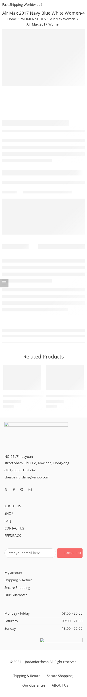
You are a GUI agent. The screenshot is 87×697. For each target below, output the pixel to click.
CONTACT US (14, 528)
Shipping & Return (18, 580)
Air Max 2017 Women (43, 24)
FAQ (7, 521)
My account (13, 573)
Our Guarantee (15, 595)
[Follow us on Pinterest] (22, 489)
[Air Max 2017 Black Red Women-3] (22, 377)
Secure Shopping (17, 587)
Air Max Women (62, 19)
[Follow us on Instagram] (30, 490)
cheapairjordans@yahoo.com (26, 477)
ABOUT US (12, 506)
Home (12, 19)
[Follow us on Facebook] (14, 489)
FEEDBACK (12, 536)
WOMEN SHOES (33, 19)
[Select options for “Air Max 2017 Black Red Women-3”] (35, 390)
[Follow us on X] (6, 489)
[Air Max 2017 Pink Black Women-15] (65, 377)
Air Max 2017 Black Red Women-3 (29, 396)
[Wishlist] (36, 369)
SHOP (8, 513)
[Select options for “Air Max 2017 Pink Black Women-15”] (77, 390)
